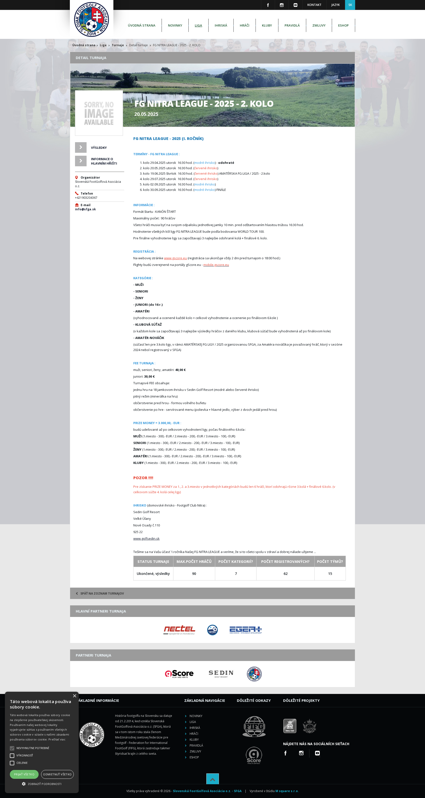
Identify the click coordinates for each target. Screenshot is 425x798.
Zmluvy (319, 25)
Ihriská (221, 25)
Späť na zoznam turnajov (102, 593)
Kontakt (314, 5)
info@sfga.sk (85, 209)
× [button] (74, 696)
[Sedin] (221, 674)
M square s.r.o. (287, 791)
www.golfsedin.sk (146, 538)
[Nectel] (179, 630)
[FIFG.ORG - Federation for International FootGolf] (254, 744)
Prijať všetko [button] (24, 774)
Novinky (175, 25)
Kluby (267, 25)
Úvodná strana (141, 25)
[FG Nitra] (212, 630)
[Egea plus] (246, 630)
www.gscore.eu (175, 258)
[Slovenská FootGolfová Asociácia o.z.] (254, 674)
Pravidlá (292, 25)
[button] (42, 784)
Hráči (244, 25)
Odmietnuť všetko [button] (57, 774)
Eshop (343, 25)
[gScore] (179, 674)
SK (350, 5)
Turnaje (118, 45)
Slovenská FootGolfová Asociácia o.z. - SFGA (207, 791)
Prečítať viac (56, 739)
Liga (198, 25)
